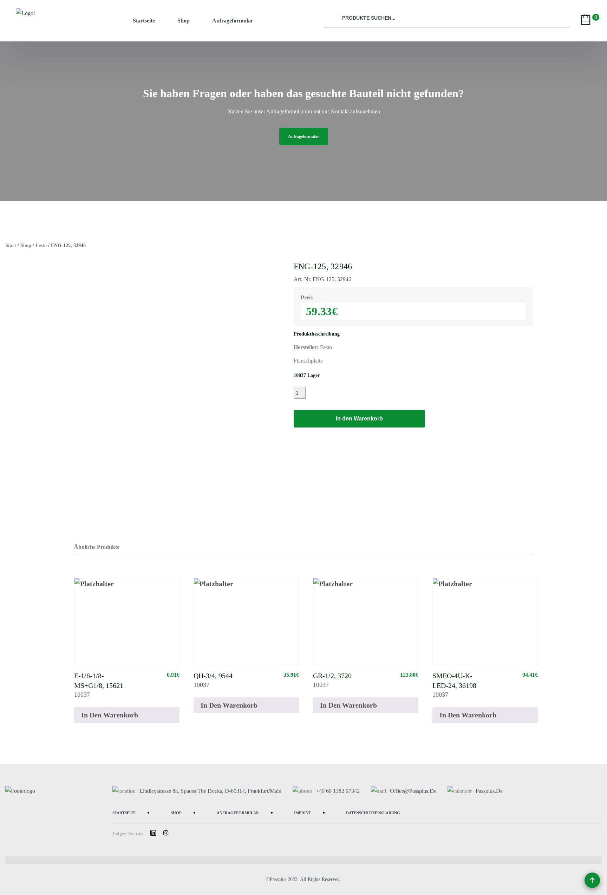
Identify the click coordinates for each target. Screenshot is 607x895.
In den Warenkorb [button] (109, 715)
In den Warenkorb (359, 419)
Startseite (144, 21)
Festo (41, 245)
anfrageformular (303, 136)
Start (10, 245)
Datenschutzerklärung (373, 812)
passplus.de (489, 791)
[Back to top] (592, 880)
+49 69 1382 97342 (338, 791)
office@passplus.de (413, 791)
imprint (302, 812)
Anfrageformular (232, 21)
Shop (183, 21)
